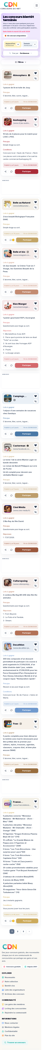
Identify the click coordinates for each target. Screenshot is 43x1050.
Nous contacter (11, 1023)
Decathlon (18, 645)
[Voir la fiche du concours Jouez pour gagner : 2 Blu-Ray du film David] (8, 509)
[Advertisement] (21, 188)
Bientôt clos (10, 986)
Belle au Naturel (21, 202)
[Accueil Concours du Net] (10, 946)
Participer (26, 108)
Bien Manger (20, 304)
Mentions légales (12, 1027)
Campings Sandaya (18, 396)
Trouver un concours (16, 1042)
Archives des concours (14, 994)
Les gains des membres (15, 1004)
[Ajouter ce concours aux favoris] (35, 73)
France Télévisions (19, 802)
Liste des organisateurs (15, 990)
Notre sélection (11, 982)
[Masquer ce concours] (35, 78)
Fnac (15, 723)
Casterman (19, 445)
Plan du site (10, 1035)
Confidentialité (11, 1031)
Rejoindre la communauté (15, 1013)
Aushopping (19, 120)
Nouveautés (10, 977)
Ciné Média (19, 507)
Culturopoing (20, 581)
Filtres (21, 62)
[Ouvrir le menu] (36, 5)
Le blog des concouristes (15, 1008)
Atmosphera (20, 75)
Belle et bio (19, 252)
